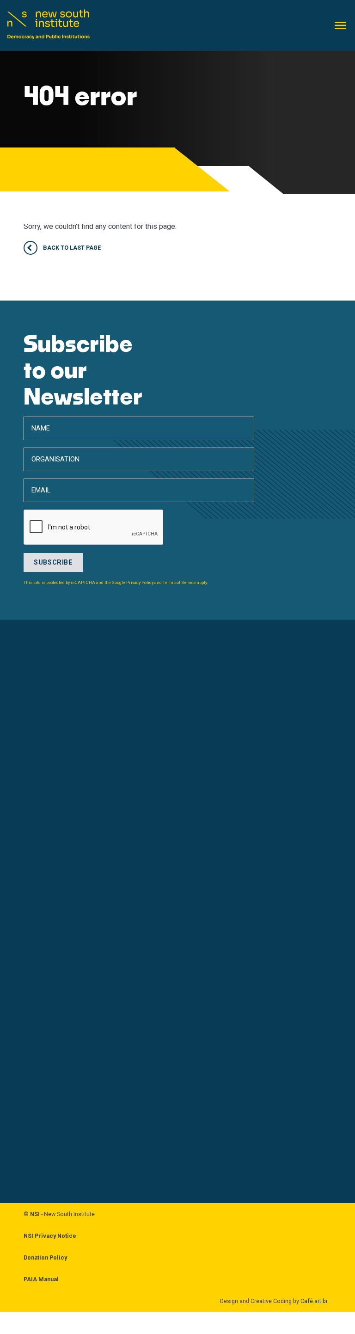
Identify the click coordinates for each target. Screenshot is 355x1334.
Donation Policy (45, 1257)
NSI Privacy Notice (50, 1235)
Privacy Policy (139, 582)
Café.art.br (314, 1300)
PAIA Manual (41, 1279)
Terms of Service (179, 582)
